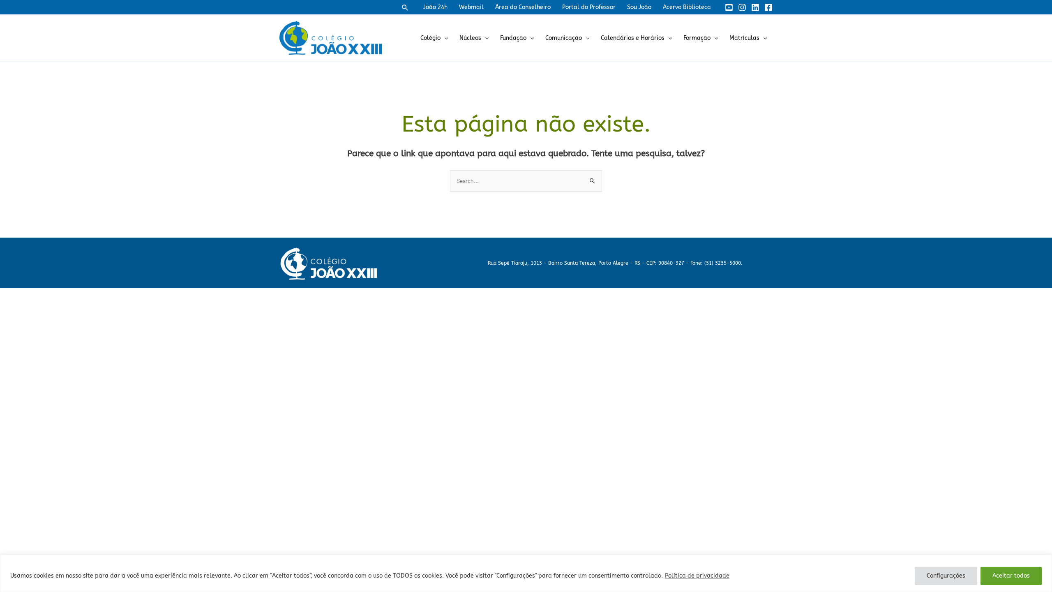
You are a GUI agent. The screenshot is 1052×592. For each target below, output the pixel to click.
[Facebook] (768, 7)
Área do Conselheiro (523, 7)
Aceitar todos (1011, 575)
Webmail (471, 7)
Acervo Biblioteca (687, 7)
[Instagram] (742, 7)
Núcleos (470, 38)
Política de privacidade (697, 575)
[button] (405, 7)
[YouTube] (729, 7)
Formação (697, 38)
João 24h (435, 7)
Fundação (513, 38)
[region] (526, 573)
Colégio (430, 38)
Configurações (946, 575)
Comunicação (563, 38)
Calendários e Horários (632, 38)
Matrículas (744, 38)
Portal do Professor (589, 7)
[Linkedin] (755, 7)
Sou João (639, 7)
